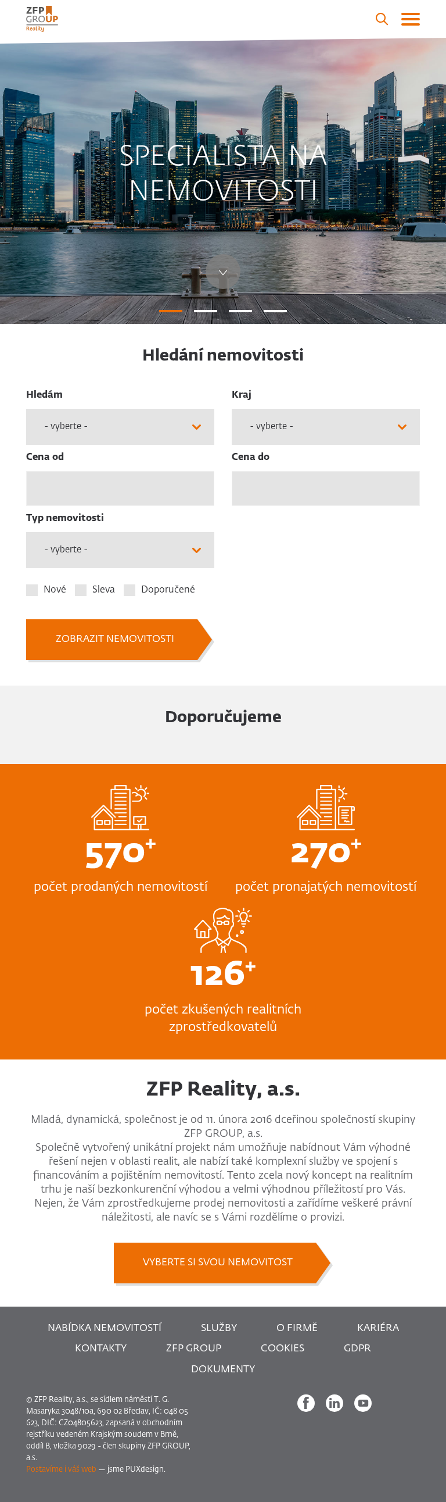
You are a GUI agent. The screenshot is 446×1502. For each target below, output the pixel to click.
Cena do (250, 457)
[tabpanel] (223, 181)
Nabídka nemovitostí (104, 1328)
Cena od (45, 457)
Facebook (306, 1403)
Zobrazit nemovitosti (115, 639)
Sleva (103, 590)
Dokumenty (223, 1370)
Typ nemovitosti (65, 518)
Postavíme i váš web (61, 1470)
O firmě (297, 1328)
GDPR (357, 1349)
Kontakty (101, 1349)
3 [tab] (240, 311)
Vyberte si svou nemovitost (218, 1263)
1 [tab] (170, 311)
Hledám (44, 395)
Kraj (241, 395)
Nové (55, 590)
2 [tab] (205, 311)
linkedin (334, 1403)
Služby (219, 1328)
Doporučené (168, 590)
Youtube (363, 1403)
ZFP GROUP (193, 1349)
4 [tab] (275, 311)
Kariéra (378, 1328)
